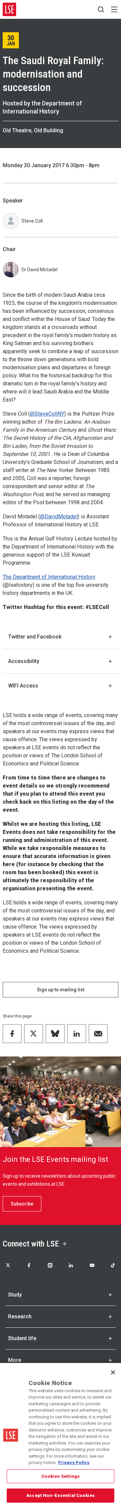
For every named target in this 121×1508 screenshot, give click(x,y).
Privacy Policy (73, 1462)
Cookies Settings (60, 1476)
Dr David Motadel (39, 269)
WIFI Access (23, 685)
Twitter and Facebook (35, 636)
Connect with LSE (31, 1243)
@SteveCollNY (47, 414)
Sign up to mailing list (60, 989)
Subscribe (22, 1204)
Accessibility (23, 661)
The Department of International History (49, 577)
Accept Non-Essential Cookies (60, 1495)
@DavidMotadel (59, 516)
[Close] (113, 1372)
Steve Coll (32, 221)
